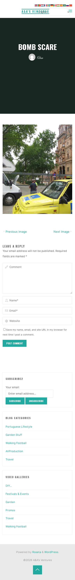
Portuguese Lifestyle (19, 426)
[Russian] (67, 5)
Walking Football (16, 443)
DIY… (9, 485)
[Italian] (55, 5)
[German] (52, 5)
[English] (36, 5)
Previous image (16, 231)
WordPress (51, 552)
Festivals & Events (17, 494)
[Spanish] (61, 5)
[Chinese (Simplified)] (70, 5)
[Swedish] (48, 5)
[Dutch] (42, 5)
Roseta (36, 552)
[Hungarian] (58, 5)
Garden (10, 502)
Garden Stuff (14, 434)
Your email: (13, 387)
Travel (10, 459)
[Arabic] (64, 5)
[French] (45, 5)
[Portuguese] (39, 5)
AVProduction (14, 451)
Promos (10, 510)
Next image (61, 231)
